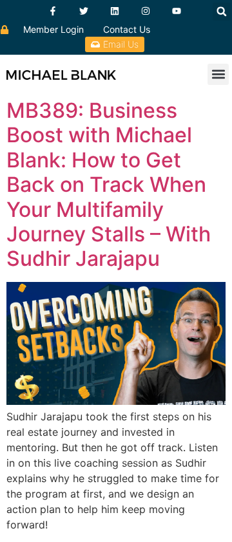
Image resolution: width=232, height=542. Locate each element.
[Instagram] (146, 11)
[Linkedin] (115, 11)
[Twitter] (84, 11)
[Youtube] (177, 11)
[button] (222, 12)
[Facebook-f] (53, 11)
